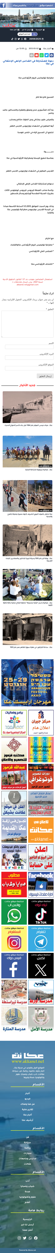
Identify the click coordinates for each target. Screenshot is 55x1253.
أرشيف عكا (27, 1120)
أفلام (27, 1202)
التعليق (50, 309)
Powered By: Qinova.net (27, 1250)
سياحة (27, 1143)
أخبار (27, 1093)
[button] (52, 55)
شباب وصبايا (27, 1186)
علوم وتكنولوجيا (27, 1197)
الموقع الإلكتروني (46, 364)
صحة (27, 1192)
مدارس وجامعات (27, 1159)
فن (27, 1137)
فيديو (27, 1099)
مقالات (27, 1164)
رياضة (27, 1148)
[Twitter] (18, 39)
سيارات (27, 1153)
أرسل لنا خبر (27, 1225)
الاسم (51, 343)
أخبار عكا (27, 1115)
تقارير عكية (27, 1109)
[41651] (27, 7)
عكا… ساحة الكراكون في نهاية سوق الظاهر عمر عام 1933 (31, 647)
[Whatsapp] (22, 39)
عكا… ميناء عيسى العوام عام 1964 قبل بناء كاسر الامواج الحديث (28, 425)
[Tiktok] (12, 39)
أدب (27, 1181)
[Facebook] (25, 39)
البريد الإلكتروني (47, 353)
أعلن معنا (27, 1230)
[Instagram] (15, 39)
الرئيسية (27, 1219)
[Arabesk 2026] (27, 705)
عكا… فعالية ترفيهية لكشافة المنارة (38, 470)
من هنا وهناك (27, 1104)
